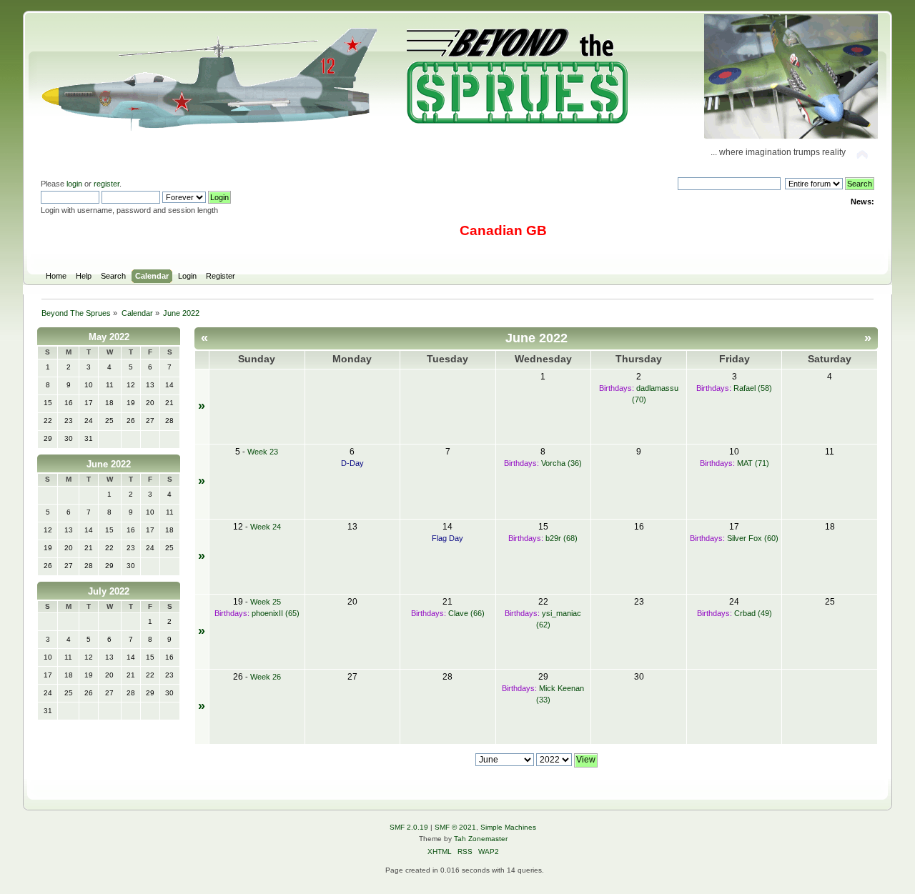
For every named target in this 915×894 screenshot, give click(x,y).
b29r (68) (561, 538)
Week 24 (265, 526)
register (106, 183)
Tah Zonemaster (481, 839)
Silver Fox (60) (752, 538)
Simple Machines (508, 827)
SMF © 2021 (455, 827)
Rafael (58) (752, 388)
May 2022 (109, 337)
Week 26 (265, 676)
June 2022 (108, 464)
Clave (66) (466, 613)
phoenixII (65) (276, 613)
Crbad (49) (753, 613)
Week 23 (262, 451)
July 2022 (108, 591)
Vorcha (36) (561, 463)
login (74, 183)
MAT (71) (753, 463)
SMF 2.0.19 (409, 827)
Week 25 (265, 601)
